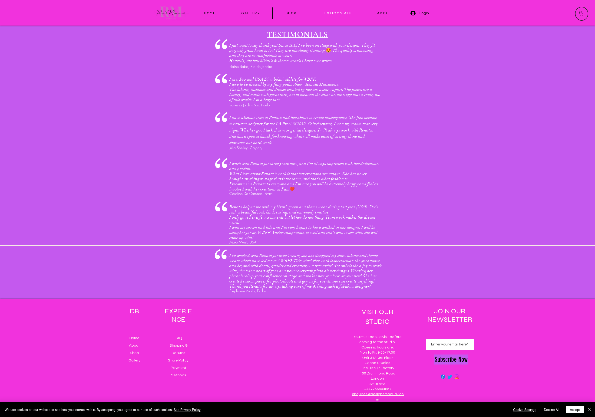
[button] (581, 13)
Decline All (551, 409)
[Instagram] (457, 377)
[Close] (589, 409)
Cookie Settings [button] (524, 409)
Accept (575, 409)
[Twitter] (450, 377)
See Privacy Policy (187, 409)
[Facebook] (443, 377)
